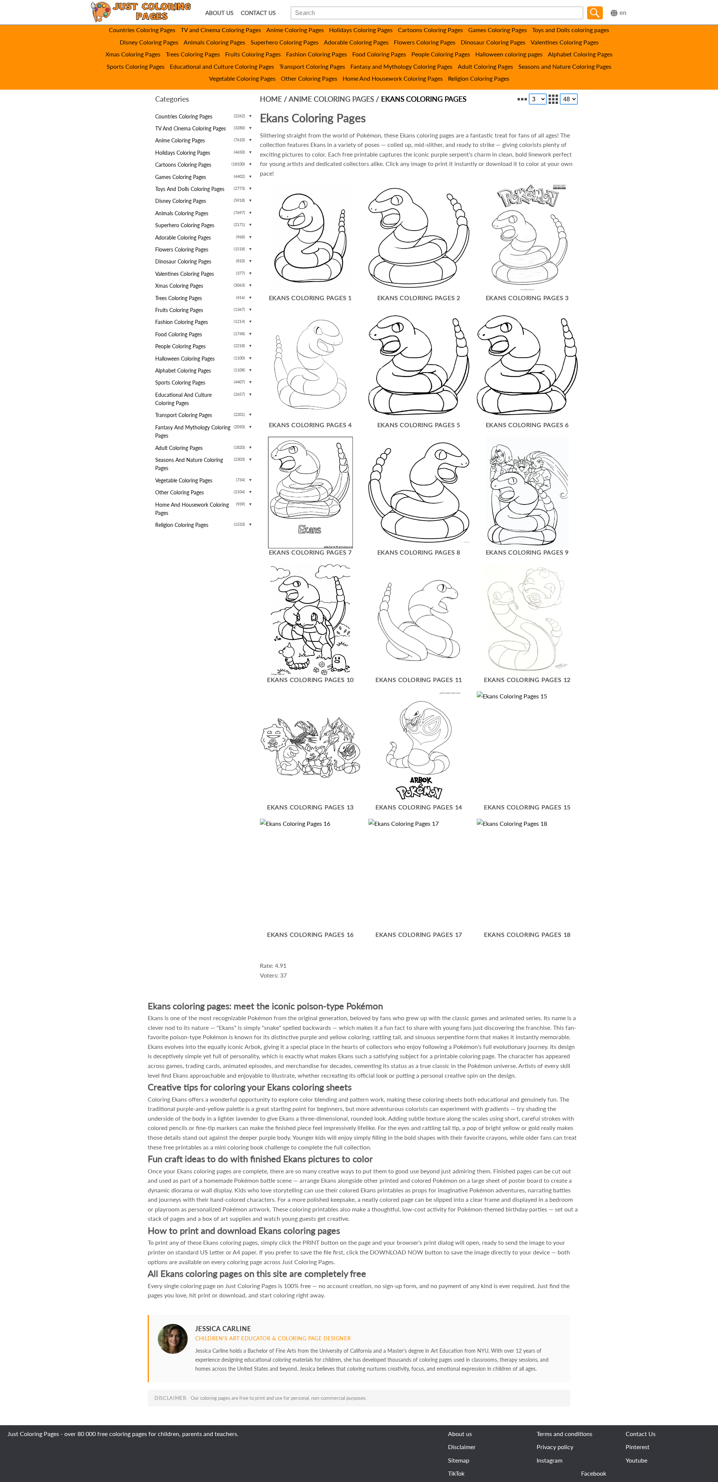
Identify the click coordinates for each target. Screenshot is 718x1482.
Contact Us (641, 1433)
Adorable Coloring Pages (356, 42)
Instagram (549, 1460)
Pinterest (638, 1446)
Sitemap (458, 1460)
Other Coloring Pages (309, 78)
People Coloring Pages (440, 54)
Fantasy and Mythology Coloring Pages (401, 66)
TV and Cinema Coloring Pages (221, 29)
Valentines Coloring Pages (565, 42)
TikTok (456, 1473)
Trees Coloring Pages (193, 54)
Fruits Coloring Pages (253, 54)
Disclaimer (462, 1446)
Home (271, 99)
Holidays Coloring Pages (361, 29)
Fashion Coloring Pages (316, 54)
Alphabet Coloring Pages (580, 54)
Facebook (593, 1473)
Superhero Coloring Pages (285, 42)
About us (460, 1433)
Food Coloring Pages (379, 54)
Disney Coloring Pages (149, 42)
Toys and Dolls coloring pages (570, 29)
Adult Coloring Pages (485, 66)
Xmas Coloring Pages (132, 54)
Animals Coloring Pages (214, 42)
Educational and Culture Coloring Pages (222, 66)
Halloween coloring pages (509, 54)
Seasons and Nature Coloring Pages (564, 66)
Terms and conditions (564, 1433)
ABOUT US (219, 13)
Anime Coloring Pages (295, 29)
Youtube (636, 1460)
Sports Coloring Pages (136, 66)
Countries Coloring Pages (142, 29)
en (623, 13)
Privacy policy (555, 1446)
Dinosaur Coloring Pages (493, 42)
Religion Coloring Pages (478, 78)
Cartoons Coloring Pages (430, 29)
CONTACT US (258, 13)
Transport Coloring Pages (312, 66)
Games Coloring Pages (497, 29)
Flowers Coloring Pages (424, 42)
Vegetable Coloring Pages (242, 78)
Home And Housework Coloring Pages (393, 78)
